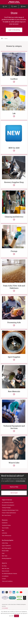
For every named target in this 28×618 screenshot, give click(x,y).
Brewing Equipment (6, 558)
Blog (3, 530)
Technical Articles (6, 525)
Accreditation (5, 576)
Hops (3, 553)
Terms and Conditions (7, 581)
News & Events (5, 571)
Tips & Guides (5, 528)
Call (6, 6)
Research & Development (8, 505)
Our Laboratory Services (7, 502)
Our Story (4, 566)
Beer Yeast (4, 556)
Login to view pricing (14, 30)
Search (15, 6)
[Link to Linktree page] (17, 592)
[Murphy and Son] (14, 2)
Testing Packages (6, 507)
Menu (24, 6)
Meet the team (5, 568)
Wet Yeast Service (6, 515)
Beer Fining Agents (6, 548)
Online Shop (5, 543)
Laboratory (4, 533)
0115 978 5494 (20, 481)
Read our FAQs (14, 487)
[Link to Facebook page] (3, 592)
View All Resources (6, 535)
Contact (4, 578)
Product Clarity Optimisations (9, 513)
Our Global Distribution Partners (9, 573)
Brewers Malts (5, 550)
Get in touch (14, 493)
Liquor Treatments (6, 545)
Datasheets (4, 522)
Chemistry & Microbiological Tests (10, 510)
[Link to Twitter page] (7, 592)
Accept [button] (16, 616)
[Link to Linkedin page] (14, 592)
